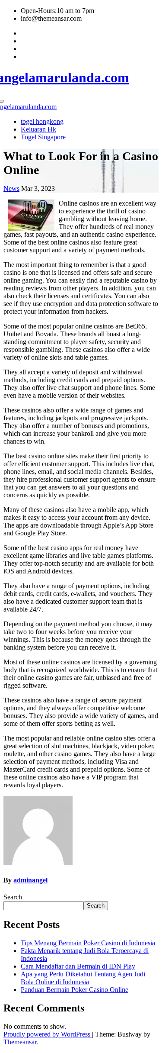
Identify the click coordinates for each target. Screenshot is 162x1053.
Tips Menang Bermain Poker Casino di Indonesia (88, 943)
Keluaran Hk (38, 129)
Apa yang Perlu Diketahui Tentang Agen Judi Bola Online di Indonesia (83, 977)
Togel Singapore (43, 137)
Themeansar (19, 1042)
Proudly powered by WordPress (47, 1034)
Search (12, 897)
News (11, 188)
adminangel (30, 880)
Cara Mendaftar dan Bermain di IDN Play (78, 966)
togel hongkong (42, 121)
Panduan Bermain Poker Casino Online (74, 989)
